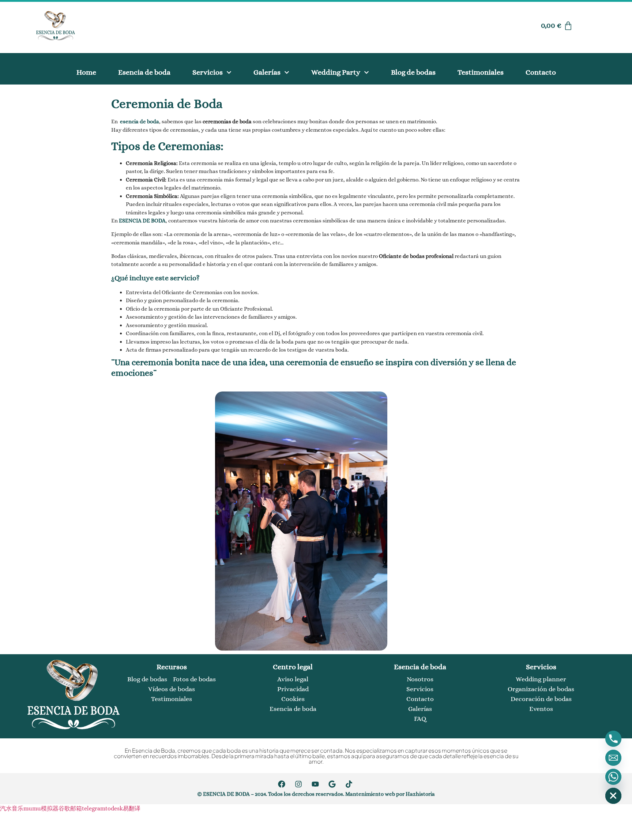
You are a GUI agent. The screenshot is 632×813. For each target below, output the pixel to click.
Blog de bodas (413, 72)
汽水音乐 (11, 808)
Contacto (541, 72)
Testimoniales (481, 72)
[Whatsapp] (613, 777)
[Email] (613, 758)
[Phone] (613, 739)
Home (86, 72)
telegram (93, 808)
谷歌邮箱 (70, 808)
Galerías (267, 72)
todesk (114, 808)
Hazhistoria (420, 794)
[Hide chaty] (613, 796)
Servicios (207, 72)
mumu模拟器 (41, 808)
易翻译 (131, 808)
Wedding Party (335, 72)
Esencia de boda (144, 72)
